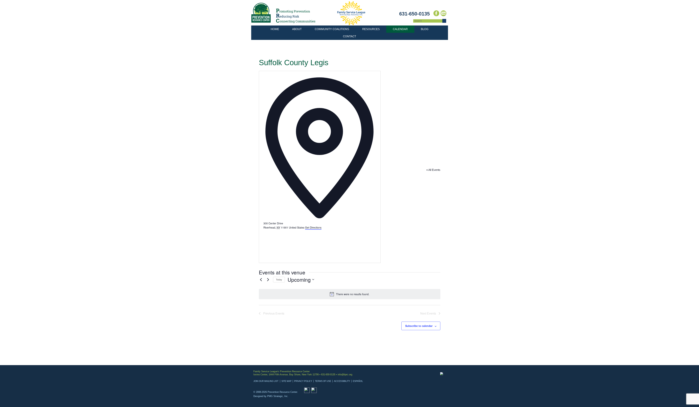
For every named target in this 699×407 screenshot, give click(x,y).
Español (358, 381)
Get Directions (313, 227)
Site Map (286, 381)
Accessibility (342, 381)
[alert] (349, 294)
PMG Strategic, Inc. (277, 396)
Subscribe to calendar (419, 326)
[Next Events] (268, 279)
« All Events (433, 169)
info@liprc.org (345, 374)
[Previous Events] (261, 279)
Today (279, 279)
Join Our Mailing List (265, 381)
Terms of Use (323, 381)
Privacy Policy (303, 381)
